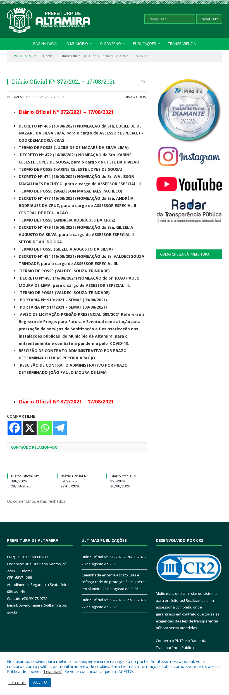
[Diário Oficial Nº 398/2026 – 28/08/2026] (27, 466)
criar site (190, 593)
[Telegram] (60, 428)
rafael (19, 97)
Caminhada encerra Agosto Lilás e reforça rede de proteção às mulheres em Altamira (114, 582)
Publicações (144, 43)
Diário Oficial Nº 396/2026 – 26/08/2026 (124, 481)
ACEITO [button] (40, 682)
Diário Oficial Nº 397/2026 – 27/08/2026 (75, 481)
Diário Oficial (136, 97)
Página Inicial (45, 43)
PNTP (179, 640)
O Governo (110, 43)
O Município (77, 43)
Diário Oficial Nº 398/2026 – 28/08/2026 (25, 481)
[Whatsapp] (45, 428)
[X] (30, 428)
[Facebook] (15, 428)
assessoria (165, 607)
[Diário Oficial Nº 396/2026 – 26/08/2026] (127, 466)
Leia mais (52, 671)
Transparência (182, 43)
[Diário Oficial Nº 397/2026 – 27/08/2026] (77, 466)
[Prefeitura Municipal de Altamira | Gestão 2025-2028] (49, 19)
